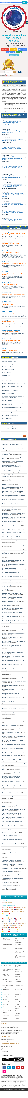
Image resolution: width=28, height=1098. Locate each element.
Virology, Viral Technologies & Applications (13, 888)
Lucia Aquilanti (6, 282)
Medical (17, 992)
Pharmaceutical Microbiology (10, 410)
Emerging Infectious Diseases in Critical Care (13, 564)
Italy (11, 923)
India (24, 907)
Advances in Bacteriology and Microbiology (13, 448)
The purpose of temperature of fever (14, 352)
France (18, 919)
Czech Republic (19, 918)
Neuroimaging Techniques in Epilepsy (12, 712)
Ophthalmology (19, 948)
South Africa (13, 929)
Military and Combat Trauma (9, 701)
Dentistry (5, 979)
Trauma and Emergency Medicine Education (13, 848)
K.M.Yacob (5, 348)
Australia (6, 907)
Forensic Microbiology (8, 369)
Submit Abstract (5, 49)
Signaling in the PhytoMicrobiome (11, 781)
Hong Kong (18, 907)
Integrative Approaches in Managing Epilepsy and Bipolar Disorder (11, 646)
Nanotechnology (19, 994)
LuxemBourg (23, 923)
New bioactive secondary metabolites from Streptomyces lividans (13, 334)
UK (19, 931)
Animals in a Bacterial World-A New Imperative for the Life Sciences (11, 466)
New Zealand (19, 909)
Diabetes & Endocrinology (6, 939)
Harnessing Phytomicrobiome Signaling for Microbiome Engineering (13, 621)
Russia (18, 927)
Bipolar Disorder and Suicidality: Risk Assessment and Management (11, 508)
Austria (5, 918)
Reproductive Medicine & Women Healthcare (20, 956)
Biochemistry (18, 969)
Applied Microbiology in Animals (11, 364)
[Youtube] (18, 1067)
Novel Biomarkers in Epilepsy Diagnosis (12, 728)
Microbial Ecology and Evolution (10, 664)
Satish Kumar (6, 320)
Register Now (13, 49)
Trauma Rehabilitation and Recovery (11, 856)
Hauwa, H (5, 250)
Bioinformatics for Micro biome (10, 366)
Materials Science (7, 992)
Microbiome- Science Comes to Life (11, 697)
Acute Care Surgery (7, 441)
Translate (10, 75)
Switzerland (13, 931)
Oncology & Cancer (7, 1002)
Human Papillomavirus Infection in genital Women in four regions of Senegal (12, 237)
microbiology (10, 85)
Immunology (18, 989)
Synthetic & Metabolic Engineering (11, 796)
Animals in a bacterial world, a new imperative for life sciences (11, 360)
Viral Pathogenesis (7, 885)
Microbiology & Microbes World (10, 390)
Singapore (13, 911)
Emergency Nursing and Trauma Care (11, 556)
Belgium (11, 918)
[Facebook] (4, 1067)
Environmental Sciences (19, 982)
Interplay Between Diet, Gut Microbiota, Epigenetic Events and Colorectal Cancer (12, 651)
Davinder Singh (6, 339)
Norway (14, 925)
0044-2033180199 (9, 1039)
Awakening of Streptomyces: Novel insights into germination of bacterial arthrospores (12, 277)
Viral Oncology (6, 882)
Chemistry (17, 976)
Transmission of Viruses (8, 832)
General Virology (6, 605)
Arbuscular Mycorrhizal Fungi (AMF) (11, 479)
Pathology (5, 1004)
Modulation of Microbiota (9, 706)
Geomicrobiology (6, 372)
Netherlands (6, 925)
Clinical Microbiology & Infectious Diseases (13, 532)
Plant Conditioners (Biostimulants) (11, 755)
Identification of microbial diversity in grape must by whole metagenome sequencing (14, 315)
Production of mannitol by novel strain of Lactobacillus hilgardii (13, 296)
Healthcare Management (18, 941)
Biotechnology (18, 971)
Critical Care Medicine (8, 549)
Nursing (5, 999)
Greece (12, 921)
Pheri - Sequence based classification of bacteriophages (13, 307)
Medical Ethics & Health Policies (19, 945)
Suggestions (4, 1049)
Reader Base (19, 52)
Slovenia (6, 929)
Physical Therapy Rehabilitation (19, 951)
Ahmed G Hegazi (7, 242)
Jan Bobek (5, 271)
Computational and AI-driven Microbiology (13, 545)
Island (15, 923)
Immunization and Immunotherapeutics (12, 624)
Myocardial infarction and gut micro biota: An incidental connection (13, 397)
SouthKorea (21, 911)
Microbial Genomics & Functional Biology (13, 677)
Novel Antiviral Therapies (9, 725)
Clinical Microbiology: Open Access (11, 433)
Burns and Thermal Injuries (9, 521)
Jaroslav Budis (6, 301)
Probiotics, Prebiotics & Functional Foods (12, 759)
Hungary (18, 921)
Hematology (6, 989)
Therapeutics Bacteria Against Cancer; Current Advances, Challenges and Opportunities (13, 266)
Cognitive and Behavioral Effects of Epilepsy (13, 541)
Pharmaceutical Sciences (7, 1011)
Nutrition (17, 999)
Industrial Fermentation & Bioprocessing (12, 629)
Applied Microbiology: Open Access (11, 426)
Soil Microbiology (7, 418)
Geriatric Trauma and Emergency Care (12, 612)
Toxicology (5, 1018)
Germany (6, 921)
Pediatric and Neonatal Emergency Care (12, 740)
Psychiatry (17, 1013)
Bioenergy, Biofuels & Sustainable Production (13, 495)
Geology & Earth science (19, 986)
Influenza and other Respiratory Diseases (12, 637)
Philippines (6, 911)
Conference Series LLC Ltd (10, 1089)
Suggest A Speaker (5, 1048)
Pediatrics (17, 1004)
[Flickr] (4, 1072)
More (25, 435)
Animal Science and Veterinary (8, 970)
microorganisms (16, 96)
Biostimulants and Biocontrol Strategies (12, 503)
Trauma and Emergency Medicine (11, 843)
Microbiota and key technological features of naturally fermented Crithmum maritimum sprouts (13, 287)
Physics (17, 1010)
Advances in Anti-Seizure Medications (12, 444)
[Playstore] (19, 71)
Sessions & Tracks (22, 49)
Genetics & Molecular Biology (8, 986)
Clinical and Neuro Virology (9, 529)
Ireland (5, 923)
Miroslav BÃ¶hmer (7, 311)
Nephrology (6, 997)
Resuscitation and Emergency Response (12, 772)
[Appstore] (21, 71)
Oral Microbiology (7, 400)
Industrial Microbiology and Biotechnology (13, 633)
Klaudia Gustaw (6, 292)
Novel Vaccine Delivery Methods (10, 732)
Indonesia (6, 909)
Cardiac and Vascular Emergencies (11, 525)
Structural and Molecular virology (11, 792)
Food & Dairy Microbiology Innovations (12, 597)
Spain (20, 929)
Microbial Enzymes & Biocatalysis (11, 668)
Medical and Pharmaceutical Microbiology (13, 660)
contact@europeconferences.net (10, 1033)
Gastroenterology (19, 938)
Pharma (5, 1006)
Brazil (11, 902)
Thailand (18, 913)
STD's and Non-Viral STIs (8, 790)
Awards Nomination (14, 55)
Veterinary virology (7, 871)
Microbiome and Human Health (10, 685)
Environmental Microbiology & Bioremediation (10, 569)
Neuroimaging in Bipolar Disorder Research (13, 708)
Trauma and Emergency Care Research (12, 839)
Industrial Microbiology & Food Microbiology (13, 383)
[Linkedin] (13, 1067)
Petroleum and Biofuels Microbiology (11, 407)
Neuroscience (18, 997)
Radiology (5, 955)
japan (12, 909)
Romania (6, 913)
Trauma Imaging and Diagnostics (10, 852)
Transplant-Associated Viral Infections (12, 835)
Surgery (17, 1015)
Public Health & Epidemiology (10, 415)
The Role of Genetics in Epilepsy (10, 825)
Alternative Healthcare (18, 966)
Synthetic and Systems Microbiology (11, 801)
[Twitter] (9, 1067)
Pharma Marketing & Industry (20, 1007)
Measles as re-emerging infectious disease (13, 656)
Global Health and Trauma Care (10, 616)
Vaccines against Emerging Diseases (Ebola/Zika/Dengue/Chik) (11, 861)
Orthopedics (18, 1002)
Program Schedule (10, 52)
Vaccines (17, 1018)
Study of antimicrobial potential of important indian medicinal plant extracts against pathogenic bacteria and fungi (13, 325)
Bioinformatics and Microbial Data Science (13, 499)
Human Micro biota (7, 380)
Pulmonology (6, 1015)
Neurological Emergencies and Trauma (12, 717)
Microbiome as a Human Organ (10, 689)
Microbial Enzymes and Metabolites (11, 673)
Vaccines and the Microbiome (10, 868)
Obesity (4, 948)
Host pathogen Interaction (9, 378)
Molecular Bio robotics (8, 393)
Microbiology (6, 994)
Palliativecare (6, 951)
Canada (5, 902)
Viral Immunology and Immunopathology (13, 878)
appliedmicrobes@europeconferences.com (12, 1030)
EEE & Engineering (7, 981)
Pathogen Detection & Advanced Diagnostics (13, 736)
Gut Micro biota (6, 375)
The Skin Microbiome (7, 829)
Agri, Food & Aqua (7, 965)
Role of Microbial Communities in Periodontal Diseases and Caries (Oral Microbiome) (11, 777)
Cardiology (17, 974)
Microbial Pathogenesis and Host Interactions (14, 681)
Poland (20, 925)
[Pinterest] (22, 1067)
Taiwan (12, 913)
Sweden (5, 931)
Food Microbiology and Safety (10, 601)
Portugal (5, 927)
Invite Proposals (5, 1051)
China (11, 907)
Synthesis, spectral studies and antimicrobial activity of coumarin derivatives (11, 343)
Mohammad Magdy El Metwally (11, 330)
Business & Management (6, 974)
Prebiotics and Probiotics (8, 412)
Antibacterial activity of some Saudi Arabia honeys (12, 246)
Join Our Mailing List (6, 1046)
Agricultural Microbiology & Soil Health (12, 461)
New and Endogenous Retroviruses (11, 721)
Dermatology (18, 979)
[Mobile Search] (14, 72)
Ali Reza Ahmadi (7, 261)
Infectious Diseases (7, 944)
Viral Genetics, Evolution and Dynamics (12, 874)
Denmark (6, 919)
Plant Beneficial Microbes (8, 752)
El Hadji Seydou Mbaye (8, 232)
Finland (12, 919)
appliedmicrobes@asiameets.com (10, 1027)
